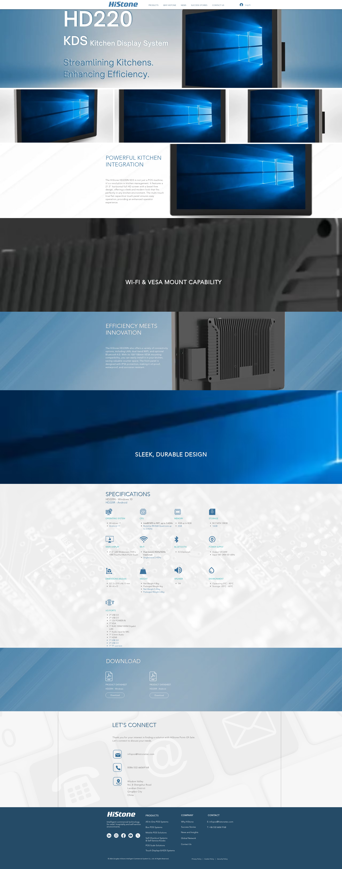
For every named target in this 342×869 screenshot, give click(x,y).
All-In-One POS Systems (157, 821)
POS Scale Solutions (155, 845)
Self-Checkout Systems (156, 838)
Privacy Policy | (197, 859)
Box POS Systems (154, 827)
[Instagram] (116, 835)
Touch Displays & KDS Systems (160, 850)
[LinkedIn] (109, 835)
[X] (138, 835)
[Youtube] (130, 835)
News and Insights (189, 832)
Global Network (188, 838)
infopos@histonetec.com (140, 754)
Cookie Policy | (210, 859)
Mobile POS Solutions (156, 832)
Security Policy (222, 859)
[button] (153, 5)
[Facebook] (123, 835)
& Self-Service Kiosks (155, 840)
